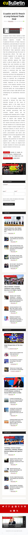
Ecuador (18, 152)
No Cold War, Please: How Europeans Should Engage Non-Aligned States (16, 257)
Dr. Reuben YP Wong (13, 348)
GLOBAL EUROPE (16, 158)
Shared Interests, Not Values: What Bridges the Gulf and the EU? (13, 229)
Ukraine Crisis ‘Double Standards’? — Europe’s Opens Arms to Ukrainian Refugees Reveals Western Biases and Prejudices (16, 298)
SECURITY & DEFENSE (9, 437)
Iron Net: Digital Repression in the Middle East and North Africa (17, 239)
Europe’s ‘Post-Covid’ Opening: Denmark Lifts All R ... (11, 172)
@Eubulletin (10, 21)
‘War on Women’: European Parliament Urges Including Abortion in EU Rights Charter (12, 288)
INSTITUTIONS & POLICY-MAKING (10, 165)
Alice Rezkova (14, 355)
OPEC (10, 156)
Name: (4, 191)
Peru (13, 156)
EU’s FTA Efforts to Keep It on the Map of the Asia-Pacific (16, 361)
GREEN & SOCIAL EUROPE (10, 276)
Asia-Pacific (7, 334)
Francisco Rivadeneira (8, 154)
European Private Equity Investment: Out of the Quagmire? (12, 525)
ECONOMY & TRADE (9, 379)
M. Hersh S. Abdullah (15, 371)
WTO (22, 156)
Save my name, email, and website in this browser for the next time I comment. (13, 200)
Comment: (5, 184)
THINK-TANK (7, 217)
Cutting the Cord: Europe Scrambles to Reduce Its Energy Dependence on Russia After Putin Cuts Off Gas (16, 411)
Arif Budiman (13, 364)
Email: (15, 191)
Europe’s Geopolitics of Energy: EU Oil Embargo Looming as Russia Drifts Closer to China (13, 391)
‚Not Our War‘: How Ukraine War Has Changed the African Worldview (16, 265)
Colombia (12, 152)
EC (15, 152)
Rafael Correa (17, 156)
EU (21, 152)
